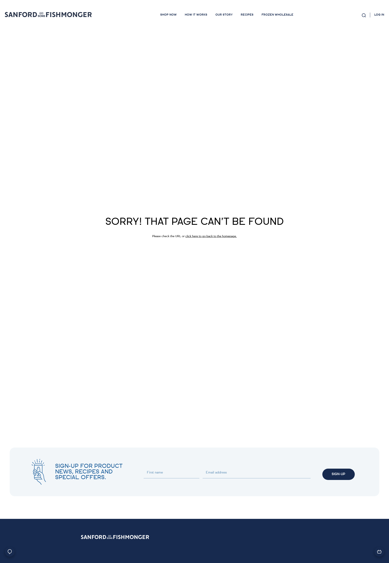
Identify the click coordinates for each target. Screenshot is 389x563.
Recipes (247, 14)
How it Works (196, 14)
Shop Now (168, 14)
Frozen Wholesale (277, 14)
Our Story (224, 14)
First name (155, 472)
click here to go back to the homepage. (211, 236)
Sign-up (338, 474)
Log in (379, 14)
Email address (216, 472)
